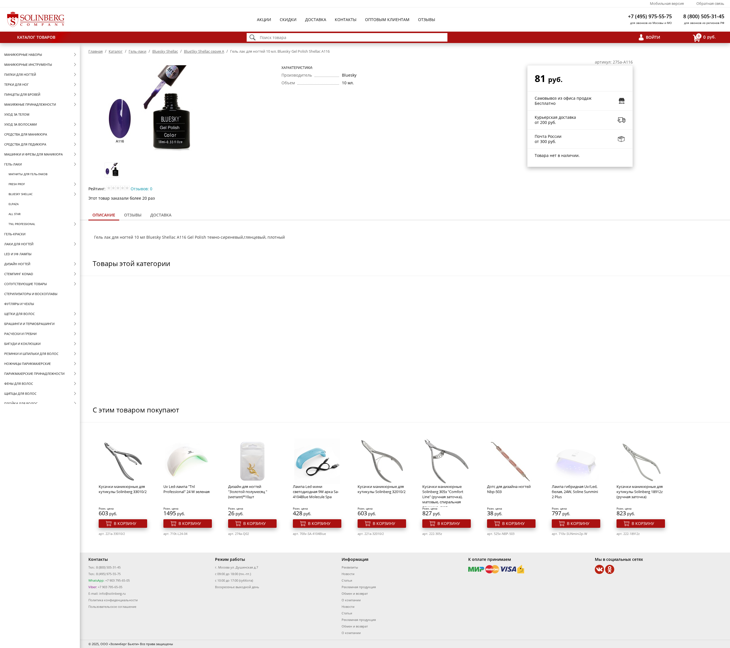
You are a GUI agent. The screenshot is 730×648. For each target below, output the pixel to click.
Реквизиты (350, 567)
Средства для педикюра (25, 144)
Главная (95, 51)
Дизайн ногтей (17, 264)
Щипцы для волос (20, 393)
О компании (351, 600)
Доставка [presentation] (160, 215)
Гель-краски (14, 234)
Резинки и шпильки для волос (31, 353)
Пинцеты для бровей (22, 94)
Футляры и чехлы (19, 304)
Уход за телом (16, 114)
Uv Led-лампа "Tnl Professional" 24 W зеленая (186, 489)
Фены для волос (18, 383)
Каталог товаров (36, 37)
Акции (264, 19)
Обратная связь (710, 3)
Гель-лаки (13, 164)
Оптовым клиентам (387, 19)
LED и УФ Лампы (17, 254)
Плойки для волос (21, 403)
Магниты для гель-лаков (28, 174)
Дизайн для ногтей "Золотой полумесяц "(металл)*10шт (247, 491)
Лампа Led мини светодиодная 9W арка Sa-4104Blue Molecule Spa (316, 491)
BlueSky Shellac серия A (204, 51)
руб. (707, 37)
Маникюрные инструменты (28, 64)
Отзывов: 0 (141, 188)
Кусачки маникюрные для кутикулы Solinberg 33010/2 (123, 489)
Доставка (315, 19)
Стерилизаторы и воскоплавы (30, 294)
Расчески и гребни (20, 334)
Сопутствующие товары (25, 284)
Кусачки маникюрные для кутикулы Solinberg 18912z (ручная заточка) (640, 491)
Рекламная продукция (359, 587)
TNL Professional (22, 224)
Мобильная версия (667, 3)
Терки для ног (16, 84)
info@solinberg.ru (112, 593)
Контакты (345, 19)
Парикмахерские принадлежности (34, 373)
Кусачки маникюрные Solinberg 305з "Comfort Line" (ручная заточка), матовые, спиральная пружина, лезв (442, 497)
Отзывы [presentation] (132, 215)
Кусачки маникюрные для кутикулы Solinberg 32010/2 (381, 489)
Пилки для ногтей (20, 74)
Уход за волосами (20, 124)
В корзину (125, 523)
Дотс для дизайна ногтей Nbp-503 (509, 489)
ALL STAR (15, 214)
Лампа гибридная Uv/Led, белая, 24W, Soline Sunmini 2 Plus (575, 491)
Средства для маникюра (25, 134)
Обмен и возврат (355, 593)
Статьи (347, 580)
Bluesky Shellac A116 (166, 237)
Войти (653, 37)
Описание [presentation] (103, 215)
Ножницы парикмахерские (27, 363)
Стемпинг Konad (18, 274)
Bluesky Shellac (21, 194)
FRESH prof (17, 184)
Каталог (116, 51)
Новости (348, 574)
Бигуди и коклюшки (22, 344)
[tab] (103, 215)
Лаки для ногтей (18, 244)
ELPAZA (14, 204)
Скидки (288, 19)
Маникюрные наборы (23, 54)
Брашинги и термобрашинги (29, 324)
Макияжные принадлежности (30, 104)
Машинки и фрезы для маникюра (33, 154)
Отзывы (426, 19)
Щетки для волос (19, 314)
